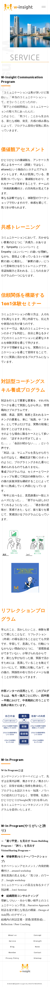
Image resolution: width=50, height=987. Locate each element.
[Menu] (43, 6)
